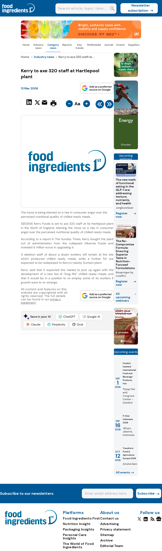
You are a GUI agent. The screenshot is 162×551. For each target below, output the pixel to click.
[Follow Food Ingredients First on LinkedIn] (145, 521)
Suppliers (133, 44)
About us (110, 513)
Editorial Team (111, 546)
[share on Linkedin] (30, 103)
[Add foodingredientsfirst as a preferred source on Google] (96, 88)
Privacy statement (115, 529)
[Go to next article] (109, 105)
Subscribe (146, 493)
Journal (108, 44)
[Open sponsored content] (81, 37)
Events (120, 44)
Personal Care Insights (74, 536)
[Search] (112, 9)
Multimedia (94, 44)
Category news (53, 46)
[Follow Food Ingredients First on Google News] (159, 521)
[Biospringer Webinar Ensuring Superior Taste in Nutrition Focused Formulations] (126, 343)
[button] (67, 316)
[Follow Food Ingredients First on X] (139, 521)
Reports (67, 44)
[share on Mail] (45, 103)
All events (123, 472)
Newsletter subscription (139, 7)
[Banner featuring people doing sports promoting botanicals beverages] (126, 148)
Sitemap (107, 535)
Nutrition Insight (76, 524)
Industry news (38, 46)
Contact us (109, 518)
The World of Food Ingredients (78, 545)
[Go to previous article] (100, 105)
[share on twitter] (37, 103)
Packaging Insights (78, 529)
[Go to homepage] (31, 524)
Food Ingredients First (81, 518)
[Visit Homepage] (18, 15)
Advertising (109, 524)
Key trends (80, 46)
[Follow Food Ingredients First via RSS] (152, 521)
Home (26, 44)
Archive (106, 540)
